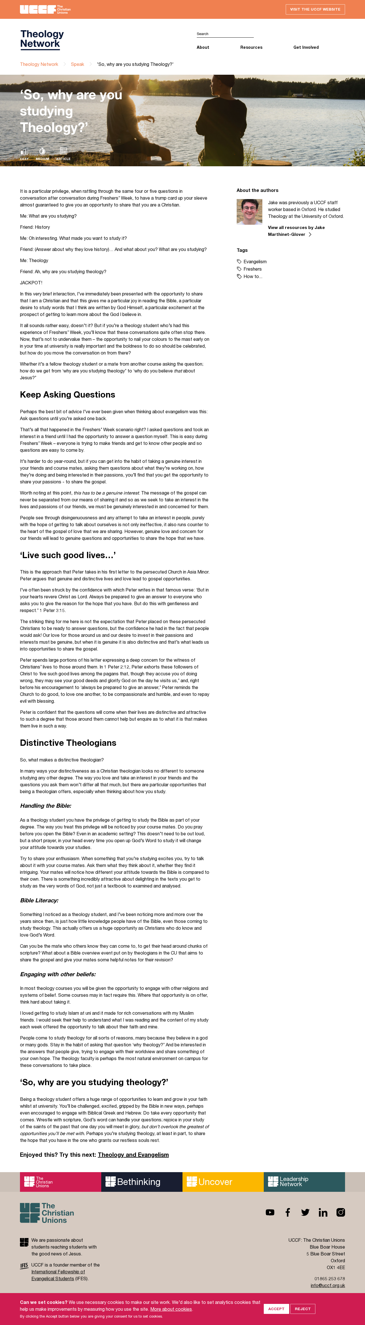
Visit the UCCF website (315, 9)
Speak (77, 64)
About (203, 47)
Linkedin (318, 1212)
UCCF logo (101, 40)
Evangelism (255, 261)
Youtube (265, 1212)
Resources (251, 47)
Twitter (301, 1212)
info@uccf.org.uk (328, 1285)
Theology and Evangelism (133, 1154)
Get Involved (306, 47)
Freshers (253, 269)
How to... (253, 276)
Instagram (336, 1212)
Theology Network (39, 64)
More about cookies (171, 1309)
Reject (303, 1308)
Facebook (283, 1212)
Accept (276, 1308)
